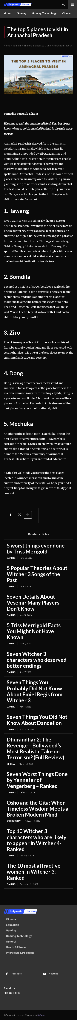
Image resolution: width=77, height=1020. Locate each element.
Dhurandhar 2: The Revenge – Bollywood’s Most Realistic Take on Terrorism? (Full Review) (35, 748)
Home (7, 45)
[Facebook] (10, 515)
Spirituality (14, 821)
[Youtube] (44, 974)
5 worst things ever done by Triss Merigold (36, 548)
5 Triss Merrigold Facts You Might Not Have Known (34, 631)
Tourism (17, 45)
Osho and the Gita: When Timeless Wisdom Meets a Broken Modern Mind (37, 808)
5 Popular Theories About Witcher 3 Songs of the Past (37, 574)
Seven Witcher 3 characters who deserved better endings (37, 660)
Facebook (17, 973)
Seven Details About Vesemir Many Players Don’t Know (33, 602)
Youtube (53, 973)
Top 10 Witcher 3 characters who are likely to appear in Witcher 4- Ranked (36, 840)
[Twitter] (19, 515)
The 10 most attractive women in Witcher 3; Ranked (34, 871)
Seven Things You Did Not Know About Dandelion (37, 720)
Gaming (11, 558)
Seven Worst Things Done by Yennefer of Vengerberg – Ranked (37, 780)
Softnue (41, 1015)
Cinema (11, 764)
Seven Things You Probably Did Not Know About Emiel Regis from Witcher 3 (34, 691)
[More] (28, 515)
